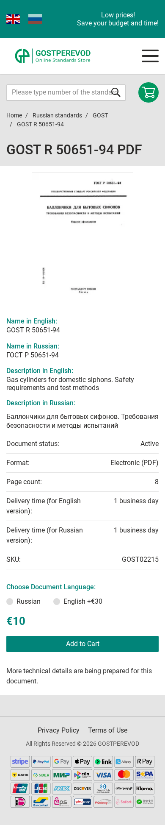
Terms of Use (107, 730)
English (82, 601)
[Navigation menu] (150, 56)
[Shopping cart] (148, 92)
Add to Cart (82, 644)
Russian (28, 601)
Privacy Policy (59, 730)
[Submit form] (116, 92)
